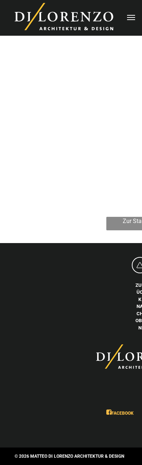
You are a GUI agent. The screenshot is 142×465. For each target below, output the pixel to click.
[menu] (131, 17)
